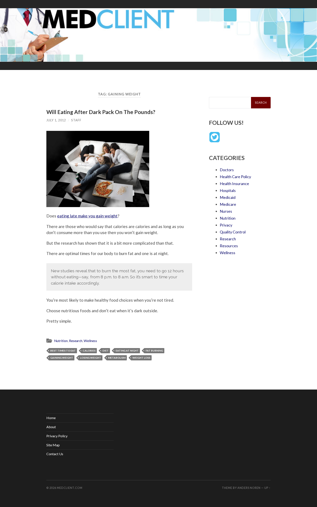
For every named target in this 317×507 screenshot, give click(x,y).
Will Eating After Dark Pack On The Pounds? (100, 112)
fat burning (154, 350)
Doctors (227, 169)
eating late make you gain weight (87, 215)
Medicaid (227, 197)
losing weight (90, 357)
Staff (76, 120)
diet (105, 350)
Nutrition (61, 341)
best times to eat (63, 350)
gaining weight (61, 357)
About (51, 427)
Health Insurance (234, 183)
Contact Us (54, 454)
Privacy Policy (56, 436)
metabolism (117, 357)
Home (51, 418)
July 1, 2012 (56, 120)
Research (75, 341)
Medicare (228, 204)
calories (89, 350)
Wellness (90, 341)
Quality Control (233, 232)
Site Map (53, 445)
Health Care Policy (235, 176)
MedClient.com (69, 488)
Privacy (226, 225)
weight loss (141, 357)
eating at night (127, 350)
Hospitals (228, 190)
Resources (229, 245)
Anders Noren (249, 488)
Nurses (226, 211)
